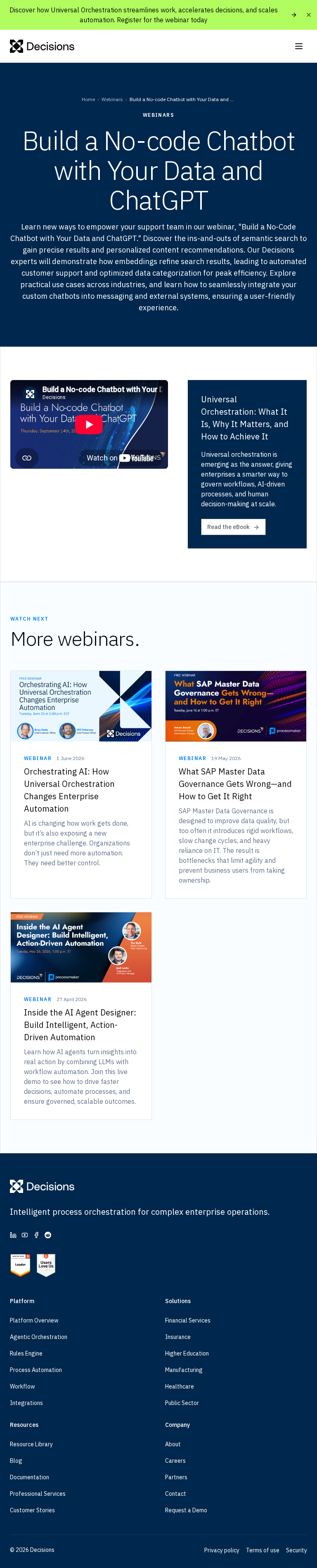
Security (296, 1550)
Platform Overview (34, 1320)
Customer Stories (32, 1510)
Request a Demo (186, 1510)
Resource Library (31, 1444)
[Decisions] (42, 46)
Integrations (26, 1403)
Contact (175, 1493)
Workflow (22, 1386)
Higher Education (187, 1353)
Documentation (29, 1477)
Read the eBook (228, 527)
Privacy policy (221, 1550)
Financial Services (188, 1320)
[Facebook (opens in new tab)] (36, 1235)
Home (88, 99)
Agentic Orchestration (38, 1337)
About (173, 1444)
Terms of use (262, 1550)
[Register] (294, 15)
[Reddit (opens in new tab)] (48, 1235)
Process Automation (36, 1370)
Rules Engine (26, 1353)
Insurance (178, 1337)
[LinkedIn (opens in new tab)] (13, 1235)
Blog (16, 1460)
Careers (175, 1460)
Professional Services (38, 1493)
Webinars (112, 99)
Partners (176, 1477)
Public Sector (182, 1403)
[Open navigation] (299, 46)
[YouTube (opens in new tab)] (24, 1235)
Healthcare (179, 1386)
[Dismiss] (309, 15)
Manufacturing (184, 1370)
